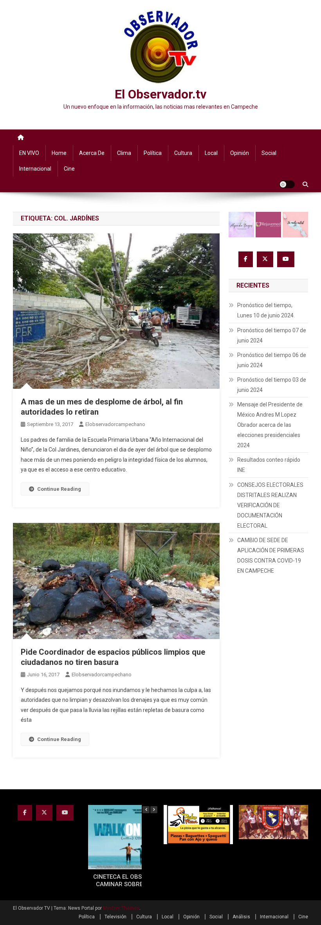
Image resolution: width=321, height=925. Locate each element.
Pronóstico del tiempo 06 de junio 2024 (271, 360)
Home (59, 153)
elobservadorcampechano (115, 424)
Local (211, 153)
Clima (124, 153)
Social (268, 153)
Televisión (115, 917)
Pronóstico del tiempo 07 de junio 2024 (271, 335)
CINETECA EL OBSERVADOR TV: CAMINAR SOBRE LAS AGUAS (136, 880)
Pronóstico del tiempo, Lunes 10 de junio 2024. (266, 310)
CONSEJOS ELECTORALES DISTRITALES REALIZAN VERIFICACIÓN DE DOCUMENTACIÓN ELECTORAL (270, 505)
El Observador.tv (160, 94)
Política (153, 153)
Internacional (35, 169)
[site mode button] (287, 184)
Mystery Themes (121, 908)
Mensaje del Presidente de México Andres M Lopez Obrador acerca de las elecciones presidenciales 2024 (270, 424)
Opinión (239, 153)
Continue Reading (59, 489)
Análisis (241, 917)
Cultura (183, 153)
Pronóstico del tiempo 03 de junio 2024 (271, 385)
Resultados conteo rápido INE (268, 465)
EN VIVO (29, 153)
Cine (69, 169)
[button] (153, 809)
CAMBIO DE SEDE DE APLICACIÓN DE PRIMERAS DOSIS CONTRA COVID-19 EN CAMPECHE (270, 555)
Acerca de (92, 153)
